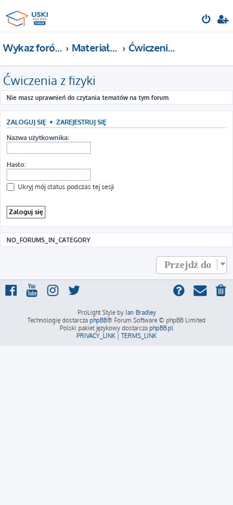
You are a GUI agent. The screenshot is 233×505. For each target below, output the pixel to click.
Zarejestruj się (81, 122)
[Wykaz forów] (28, 15)
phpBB (98, 320)
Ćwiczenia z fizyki (49, 80)
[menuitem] (207, 20)
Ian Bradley (140, 312)
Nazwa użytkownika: (38, 137)
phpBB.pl (161, 327)
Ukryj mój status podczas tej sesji (65, 186)
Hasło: (16, 164)
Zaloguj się (26, 122)
